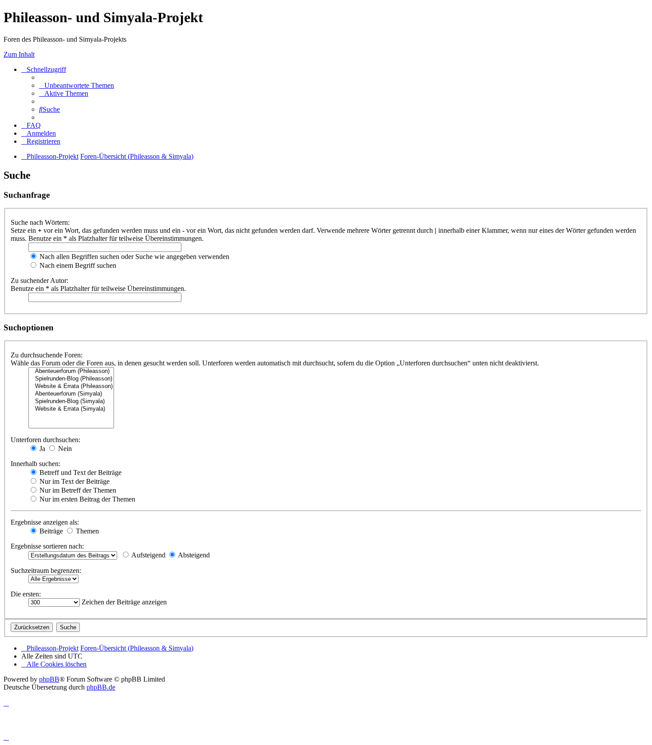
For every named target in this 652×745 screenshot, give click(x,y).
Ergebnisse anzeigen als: (45, 522)
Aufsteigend (147, 555)
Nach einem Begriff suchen (77, 265)
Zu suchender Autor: (39, 280)
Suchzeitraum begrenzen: (46, 570)
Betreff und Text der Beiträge (80, 472)
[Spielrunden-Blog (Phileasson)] (71, 379)
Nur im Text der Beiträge (74, 481)
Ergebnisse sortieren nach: (47, 546)
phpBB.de (100, 687)
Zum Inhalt (19, 54)
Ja (41, 448)
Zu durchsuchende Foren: (46, 355)
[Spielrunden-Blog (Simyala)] (71, 401)
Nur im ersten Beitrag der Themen (86, 499)
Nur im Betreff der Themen (77, 490)
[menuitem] (76, 85)
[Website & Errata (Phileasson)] (71, 386)
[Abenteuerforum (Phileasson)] (71, 371)
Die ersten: (26, 594)
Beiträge (50, 531)
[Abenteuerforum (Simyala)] (71, 394)
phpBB (49, 679)
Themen (86, 531)
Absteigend (193, 555)
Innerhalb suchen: (35, 463)
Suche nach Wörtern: (40, 222)
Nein (64, 448)
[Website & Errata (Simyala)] (71, 409)
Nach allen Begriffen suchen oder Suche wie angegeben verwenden (133, 256)
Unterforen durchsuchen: (45, 439)
